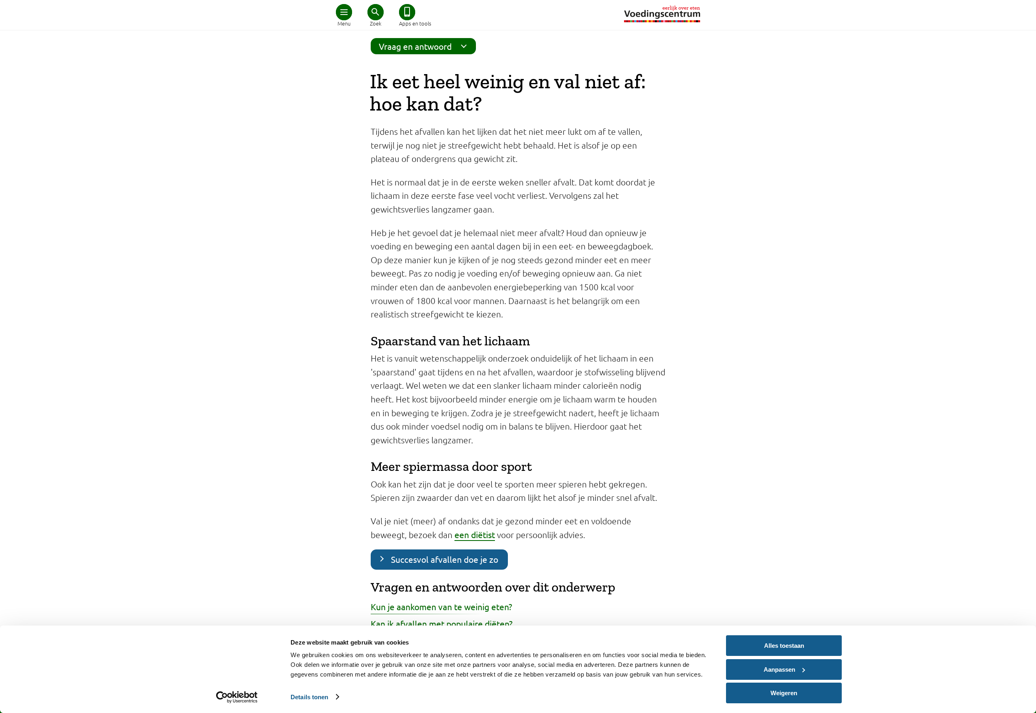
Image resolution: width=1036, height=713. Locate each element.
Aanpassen (779, 669)
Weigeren (784, 693)
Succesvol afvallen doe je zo (444, 559)
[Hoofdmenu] (344, 12)
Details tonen (309, 697)
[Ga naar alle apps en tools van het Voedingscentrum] (407, 12)
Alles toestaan (784, 645)
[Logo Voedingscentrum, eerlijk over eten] (662, 14)
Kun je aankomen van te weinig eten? (441, 606)
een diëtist (474, 534)
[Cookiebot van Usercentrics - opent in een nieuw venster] (237, 697)
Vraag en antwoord (415, 46)
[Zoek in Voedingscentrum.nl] (375, 12)
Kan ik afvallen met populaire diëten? (441, 623)
